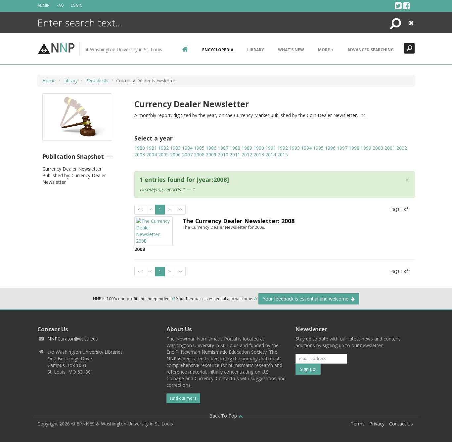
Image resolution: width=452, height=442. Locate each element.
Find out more (183, 398)
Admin (44, 5)
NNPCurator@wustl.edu (72, 339)
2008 (199, 154)
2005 (163, 154)
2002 (401, 148)
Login (76, 5)
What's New (291, 50)
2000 (378, 148)
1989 (247, 148)
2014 (270, 154)
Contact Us (401, 424)
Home (49, 80)
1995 (318, 148)
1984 (187, 148)
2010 (223, 154)
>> (179, 209)
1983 (175, 148)
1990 (258, 148)
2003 (139, 154)
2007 (187, 154)
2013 (258, 154)
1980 (139, 148)
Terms (358, 424)
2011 (235, 154)
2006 (175, 154)
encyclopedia (217, 50)
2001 (389, 148)
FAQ (60, 5)
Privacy (376, 424)
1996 (330, 148)
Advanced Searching (370, 50)
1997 (342, 148)
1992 (282, 148)
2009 (211, 154)
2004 (151, 154)
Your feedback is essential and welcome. (307, 299)
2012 (247, 154)
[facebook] (406, 6)
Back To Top (223, 416)
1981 (151, 148)
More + (326, 50)
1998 (354, 148)
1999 (366, 148)
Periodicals (97, 80)
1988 (235, 148)
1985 (199, 148)
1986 (211, 148)
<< (140, 209)
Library (255, 50)
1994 (306, 148)
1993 (294, 148)
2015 (282, 154)
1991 (270, 148)
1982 (163, 148)
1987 (223, 148)
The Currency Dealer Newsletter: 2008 (238, 221)
